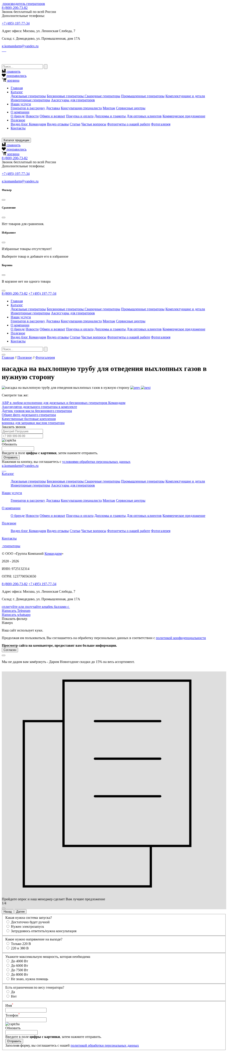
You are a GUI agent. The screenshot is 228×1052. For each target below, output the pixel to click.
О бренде (18, 116)
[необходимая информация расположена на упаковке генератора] (135, 387)
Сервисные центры (130, 108)
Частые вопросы (93, 124)
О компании (11, 508)
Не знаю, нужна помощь (29, 979)
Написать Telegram (16, 611)
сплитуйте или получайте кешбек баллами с (36, 607)
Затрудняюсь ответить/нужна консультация (43, 931)
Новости (32, 116)
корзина (12, 80)
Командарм (53, 553)
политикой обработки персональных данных (105, 1045)
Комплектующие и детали (185, 96)
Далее (20, 911)
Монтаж (109, 108)
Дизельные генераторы (28, 96)
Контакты (18, 128)
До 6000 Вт (19, 965)
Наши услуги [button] (21, 104)
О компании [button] (20, 112)
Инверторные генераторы (30, 100)
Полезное (24, 357)
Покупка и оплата (80, 116)
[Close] (3, 200)
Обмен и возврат (52, 116)
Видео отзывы (58, 124)
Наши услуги (12, 493)
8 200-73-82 (15, 8)
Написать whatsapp (16, 615)
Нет (14, 996)
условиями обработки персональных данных (96, 462)
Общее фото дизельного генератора (29, 415)
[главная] (2, 4)
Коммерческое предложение (184, 116)
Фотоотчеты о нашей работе (128, 124)
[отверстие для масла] (146, 387)
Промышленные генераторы (143, 96)
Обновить (9, 444)
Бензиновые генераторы (66, 96)
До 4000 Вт (19, 961)
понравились (16, 76)
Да (13, 992)
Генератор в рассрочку (28, 108)
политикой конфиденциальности (181, 638)
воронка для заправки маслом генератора (33, 423)
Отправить (11, 457)
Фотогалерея (160, 124)
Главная (17, 88)
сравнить (13, 71)
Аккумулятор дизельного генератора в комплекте (39, 407)
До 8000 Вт (19, 974)
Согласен (10, 650)
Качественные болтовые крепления (29, 419)
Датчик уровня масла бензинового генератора (37, 411)
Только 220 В (21, 944)
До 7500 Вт (19, 970)
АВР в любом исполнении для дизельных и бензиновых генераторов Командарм (63, 403)
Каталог (8, 474)
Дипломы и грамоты (110, 116)
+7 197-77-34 (16, 23)
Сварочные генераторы (102, 96)
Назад (8, 911)
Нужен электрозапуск (27, 926)
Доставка (53, 108)
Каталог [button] (17, 92)
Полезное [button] (18, 120)
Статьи (75, 124)
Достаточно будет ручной (30, 922)
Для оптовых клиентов (144, 116)
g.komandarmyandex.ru (20, 46)
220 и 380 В (20, 948)
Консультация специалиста (81, 108)
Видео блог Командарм (28, 124)
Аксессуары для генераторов (73, 100)
